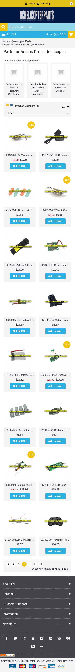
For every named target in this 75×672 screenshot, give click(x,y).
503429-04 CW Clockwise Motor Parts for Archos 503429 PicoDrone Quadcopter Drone (20, 155)
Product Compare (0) (27, 106)
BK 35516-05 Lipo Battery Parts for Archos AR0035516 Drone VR (20, 265)
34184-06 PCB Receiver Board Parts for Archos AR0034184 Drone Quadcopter (56, 265)
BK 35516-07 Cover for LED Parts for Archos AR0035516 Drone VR (20, 430)
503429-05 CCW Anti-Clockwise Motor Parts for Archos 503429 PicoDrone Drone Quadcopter (56, 210)
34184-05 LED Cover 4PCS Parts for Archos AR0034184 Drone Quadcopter (20, 210)
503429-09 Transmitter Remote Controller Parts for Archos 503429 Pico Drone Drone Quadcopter (56, 540)
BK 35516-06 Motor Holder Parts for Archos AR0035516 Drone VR (56, 320)
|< (8, 564)
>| (41, 564)
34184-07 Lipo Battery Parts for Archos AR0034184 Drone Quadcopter (20, 375)
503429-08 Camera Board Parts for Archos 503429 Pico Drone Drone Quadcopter (20, 485)
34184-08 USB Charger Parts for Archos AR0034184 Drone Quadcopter (56, 430)
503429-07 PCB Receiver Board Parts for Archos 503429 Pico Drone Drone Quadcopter (56, 375)
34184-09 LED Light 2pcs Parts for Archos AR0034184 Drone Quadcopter (20, 540)
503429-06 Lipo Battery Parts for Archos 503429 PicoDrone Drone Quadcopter (20, 320)
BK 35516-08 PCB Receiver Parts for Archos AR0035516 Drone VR (56, 485)
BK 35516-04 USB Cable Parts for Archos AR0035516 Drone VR (56, 155)
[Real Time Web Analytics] (7, 655)
